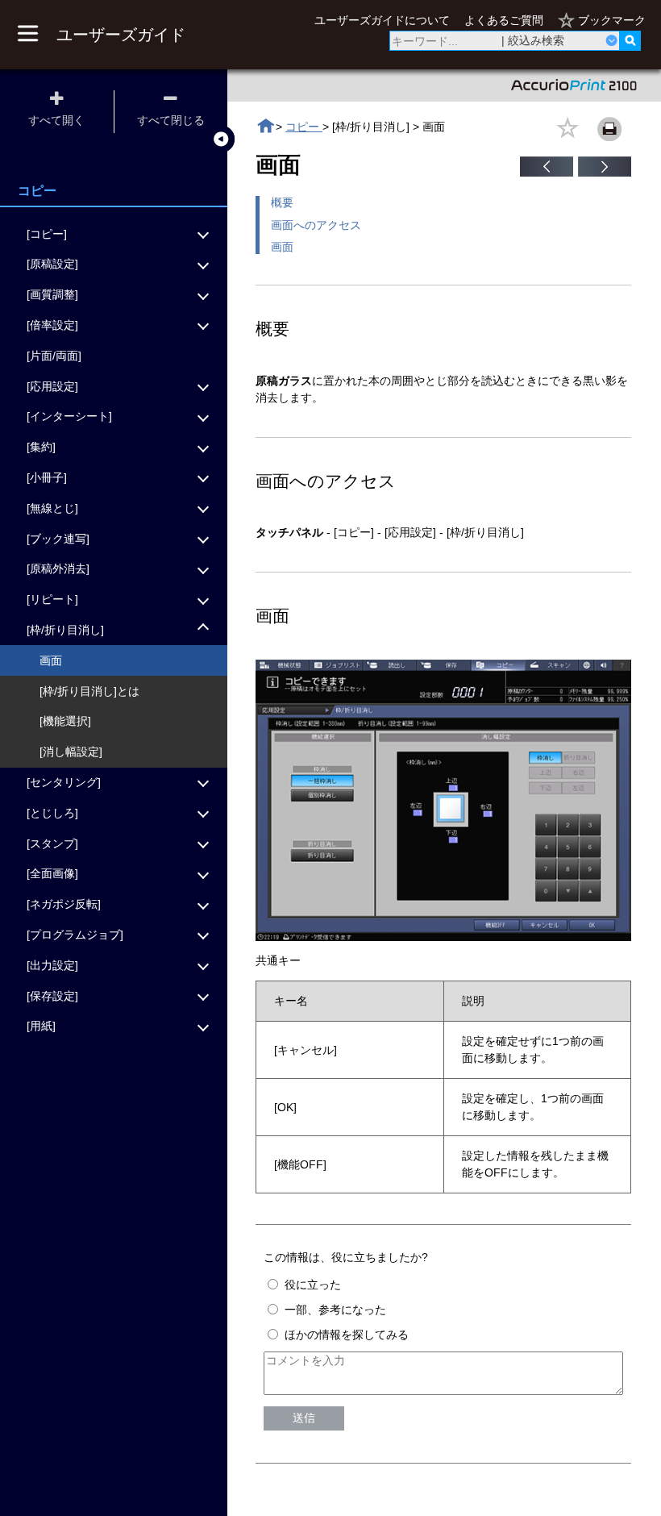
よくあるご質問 (503, 20)
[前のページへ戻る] (546, 172)
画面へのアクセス (316, 225)
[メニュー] (27, 34)
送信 (304, 1417)
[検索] (630, 40)
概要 (282, 202)
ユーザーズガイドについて (382, 20)
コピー (303, 126)
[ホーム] (266, 126)
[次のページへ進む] (604, 172)
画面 (282, 246)
